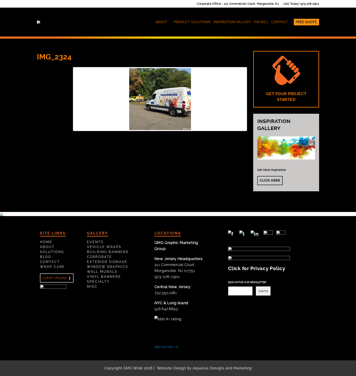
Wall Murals (102, 272)
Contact (279, 22)
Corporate (99, 257)
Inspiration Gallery (232, 22)
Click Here (270, 180)
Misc (92, 287)
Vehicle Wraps (104, 247)
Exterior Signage (107, 262)
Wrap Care (52, 267)
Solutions (52, 252)
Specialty (98, 282)
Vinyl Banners (104, 277)
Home (46, 242)
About (161, 22)
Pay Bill (261, 22)
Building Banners (108, 252)
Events (95, 242)
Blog (45, 257)
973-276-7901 (310, 3)
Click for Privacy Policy (256, 268)
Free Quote (306, 22)
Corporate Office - (238, 3)
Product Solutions (192, 22)
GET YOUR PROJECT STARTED (286, 96)
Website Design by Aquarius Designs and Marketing (204, 368)
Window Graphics (107, 267)
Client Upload (54, 278)
